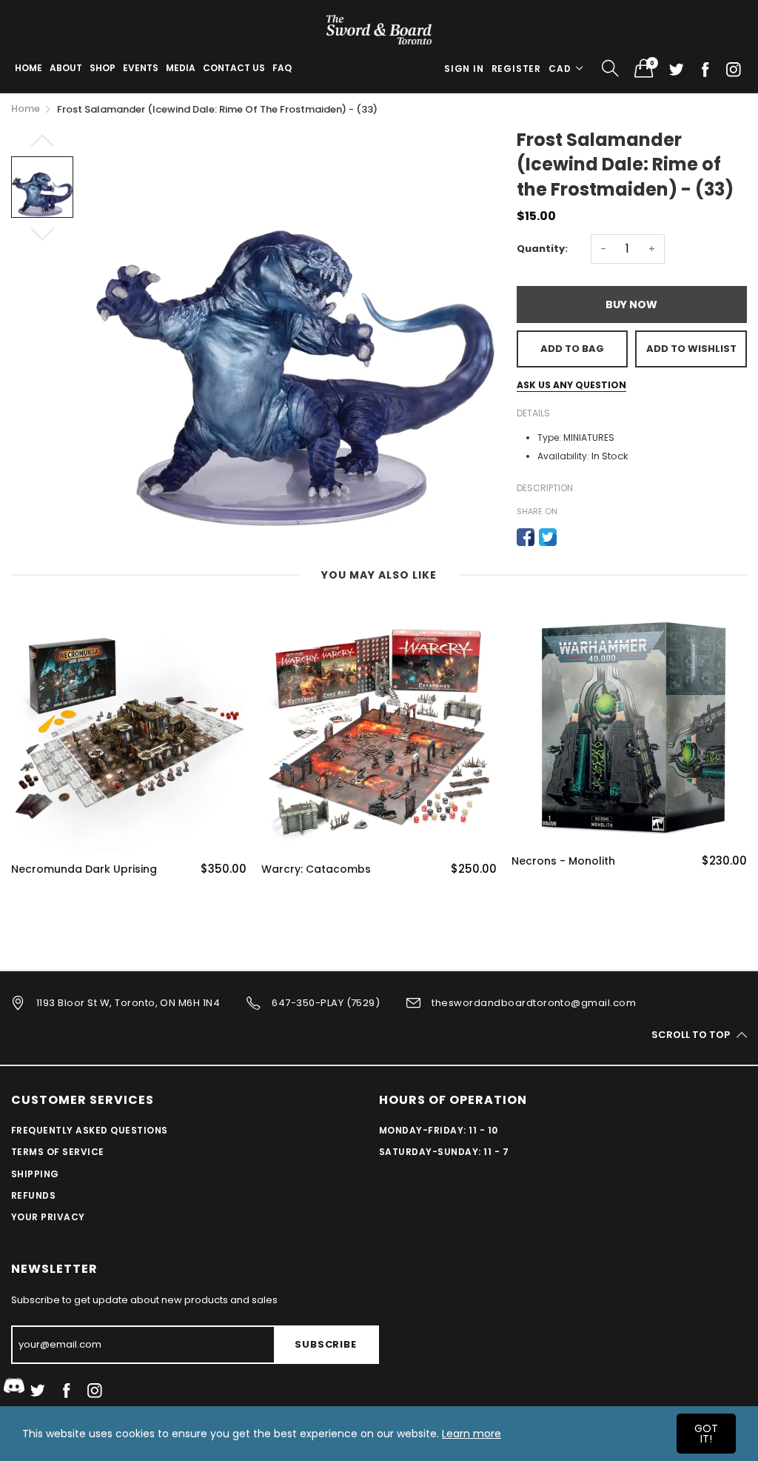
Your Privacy (48, 1217)
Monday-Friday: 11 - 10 (438, 1130)
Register (516, 68)
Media (180, 67)
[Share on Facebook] (525, 537)
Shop (102, 67)
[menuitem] (28, 68)
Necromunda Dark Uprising (84, 869)
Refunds (33, 1195)
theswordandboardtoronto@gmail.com (534, 1003)
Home (28, 67)
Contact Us (234, 67)
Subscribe (325, 1344)
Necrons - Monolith (563, 861)
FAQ (282, 67)
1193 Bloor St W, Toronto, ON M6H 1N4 (128, 1003)
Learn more (471, 1433)
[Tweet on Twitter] (548, 537)
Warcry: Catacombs (316, 869)
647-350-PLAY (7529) (326, 1003)
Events (140, 67)
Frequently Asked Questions (89, 1130)
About (66, 67)
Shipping (35, 1174)
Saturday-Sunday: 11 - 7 (444, 1151)
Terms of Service (57, 1151)
